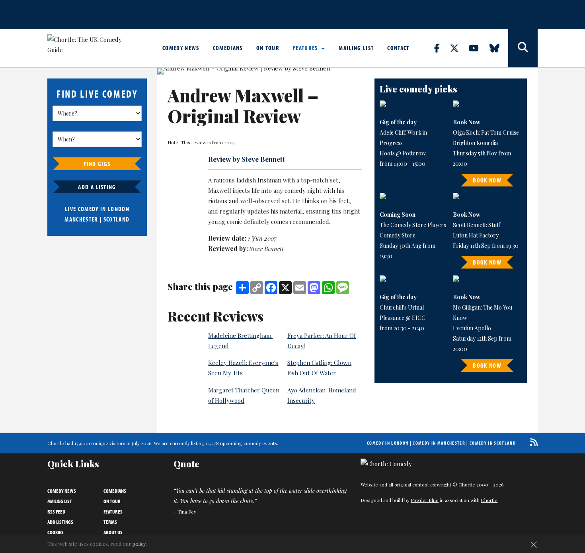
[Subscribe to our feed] (532, 442)
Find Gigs (97, 164)
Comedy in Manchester (439, 443)
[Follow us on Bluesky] (499, 47)
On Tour (267, 48)
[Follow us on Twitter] (458, 47)
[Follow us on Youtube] (478, 47)
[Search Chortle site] (523, 48)
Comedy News (180, 48)
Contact (398, 48)
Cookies (55, 532)
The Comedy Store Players (413, 225)
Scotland (116, 219)
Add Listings (60, 522)
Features (306, 48)
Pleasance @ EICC (402, 318)
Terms (110, 522)
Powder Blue (425, 500)
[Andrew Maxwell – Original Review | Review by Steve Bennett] (260, 71)
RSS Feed (56, 511)
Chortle (489, 500)
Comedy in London (387, 443)
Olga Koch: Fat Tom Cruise (486, 132)
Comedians (228, 48)
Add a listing (97, 187)
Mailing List (356, 48)
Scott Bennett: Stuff (476, 225)
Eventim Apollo (472, 328)
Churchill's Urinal (402, 307)
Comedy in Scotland (493, 443)
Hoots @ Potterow (403, 153)
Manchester (81, 219)
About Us (113, 532)
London (118, 209)
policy (139, 543)
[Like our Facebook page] (441, 47)
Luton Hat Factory (476, 235)
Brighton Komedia (475, 143)
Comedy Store (397, 235)
